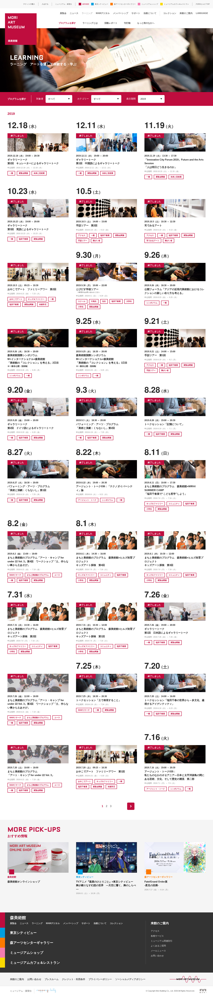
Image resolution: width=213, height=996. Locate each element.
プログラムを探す (67, 23)
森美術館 (85, 4)
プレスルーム (52, 979)
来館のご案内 (186, 13)
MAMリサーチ (15, 575)
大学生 (129, 301)
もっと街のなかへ (145, 23)
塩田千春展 (23, 239)
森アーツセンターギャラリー (125, 4)
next (130, 806)
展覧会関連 (23, 173)
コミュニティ (174, 504)
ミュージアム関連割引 (161, 941)
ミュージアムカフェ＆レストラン (176, 4)
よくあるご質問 (158, 945)
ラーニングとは (90, 23)
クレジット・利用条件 (73, 979)
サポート (135, 13)
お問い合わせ (157, 955)
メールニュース (158, 950)
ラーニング (87, 13)
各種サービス (157, 936)
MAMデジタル (103, 13)
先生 (104, 301)
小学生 (81, 307)
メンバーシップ (120, 13)
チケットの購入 (29, 4)
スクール (81, 301)
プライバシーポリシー (100, 979)
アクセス (81, 235)
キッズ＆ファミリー (36, 299)
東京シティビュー (101, 4)
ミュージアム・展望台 (63, 4)
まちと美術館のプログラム (38, 575)
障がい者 (96, 241)
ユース (57, 575)
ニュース (74, 13)
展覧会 (63, 13)
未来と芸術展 (39, 173)
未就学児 (42, 304)
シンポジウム (151, 303)
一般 (11, 173)
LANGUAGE (202, 13)
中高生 (94, 301)
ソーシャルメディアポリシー (130, 979)
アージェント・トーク (87, 500)
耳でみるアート (152, 241)
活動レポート (110, 23)
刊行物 (127, 23)
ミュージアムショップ (149, 4)
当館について (149, 13)
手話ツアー (82, 241)
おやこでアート (15, 299)
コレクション (169, 13)
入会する (45, 4)
